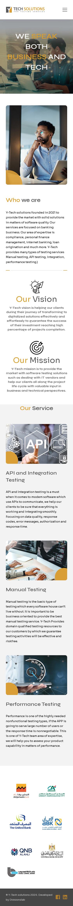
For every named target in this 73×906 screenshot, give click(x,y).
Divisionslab (17, 899)
